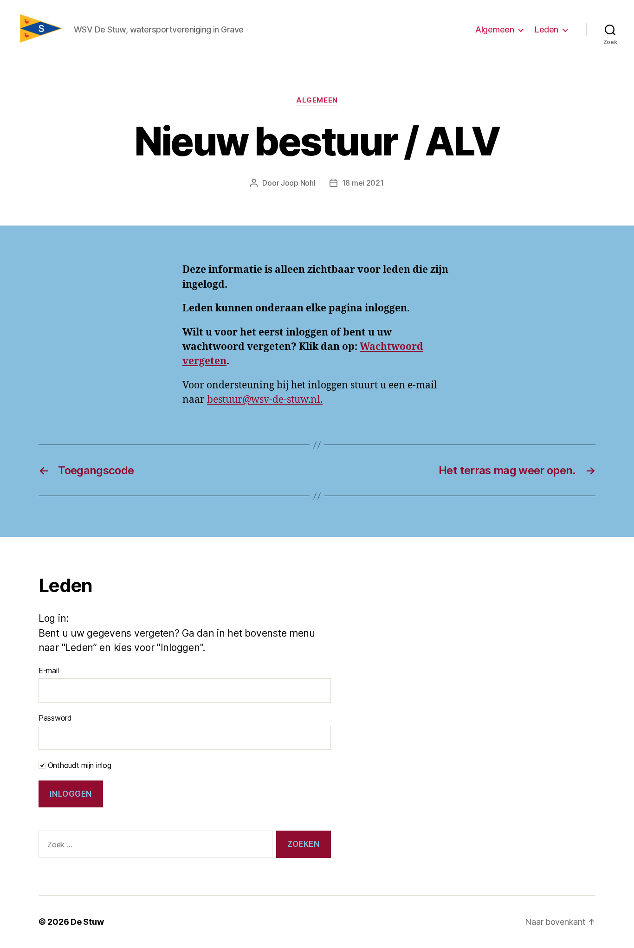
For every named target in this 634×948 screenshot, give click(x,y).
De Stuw (87, 922)
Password (55, 717)
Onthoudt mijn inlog (78, 765)
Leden (546, 29)
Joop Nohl (298, 182)
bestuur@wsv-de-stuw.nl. (265, 399)
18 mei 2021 (363, 182)
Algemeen (494, 29)
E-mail (48, 670)
